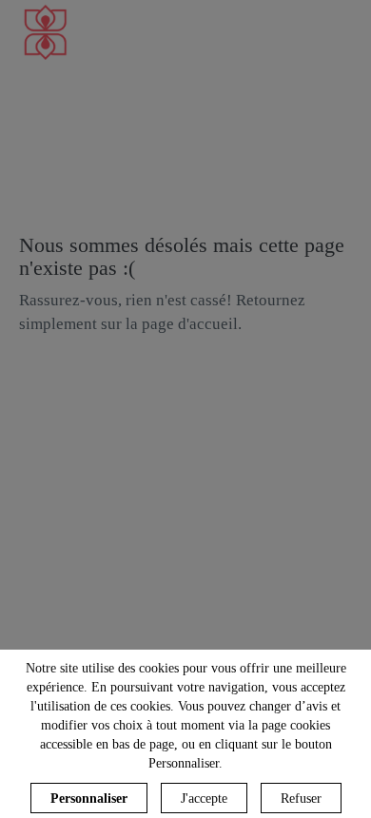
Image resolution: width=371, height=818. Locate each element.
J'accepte (204, 798)
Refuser (301, 798)
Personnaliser (88, 798)
